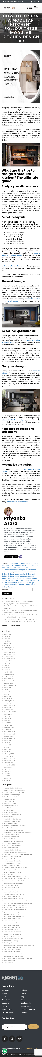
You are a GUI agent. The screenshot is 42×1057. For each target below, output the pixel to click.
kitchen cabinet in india (12, 923)
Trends (4, 1006)
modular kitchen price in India (14, 890)
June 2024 (7, 692)
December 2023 (9, 705)
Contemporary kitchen (12, 870)
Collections (6, 1000)
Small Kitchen (8, 808)
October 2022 (8, 736)
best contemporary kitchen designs (15, 568)
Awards (4, 993)
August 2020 (8, 778)
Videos (23, 993)
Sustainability (7, 1009)
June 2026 (7, 639)
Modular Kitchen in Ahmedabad (15, 852)
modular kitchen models (12, 932)
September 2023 (10, 712)
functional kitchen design (12, 872)
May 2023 (7, 721)
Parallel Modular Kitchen (12, 819)
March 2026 (8, 645)
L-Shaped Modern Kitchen (13, 863)
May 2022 (7, 747)
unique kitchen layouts (11, 859)
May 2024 (7, 694)
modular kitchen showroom (13, 841)
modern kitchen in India (12, 936)
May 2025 (7, 668)
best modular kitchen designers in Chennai (19, 903)
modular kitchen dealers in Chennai (16, 879)
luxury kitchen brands (11, 892)
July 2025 (7, 663)
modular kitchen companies (14, 916)
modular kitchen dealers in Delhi (15, 881)
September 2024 (10, 685)
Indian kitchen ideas (11, 885)
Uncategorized (14, 563)
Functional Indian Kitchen (12, 821)
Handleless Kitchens (11, 848)
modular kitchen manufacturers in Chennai (19, 945)
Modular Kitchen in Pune (12, 837)
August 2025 (8, 661)
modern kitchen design (12, 795)
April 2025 (7, 670)
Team (4, 997)
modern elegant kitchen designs (15, 907)
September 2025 (10, 659)
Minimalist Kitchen (10, 803)
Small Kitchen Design (11, 806)
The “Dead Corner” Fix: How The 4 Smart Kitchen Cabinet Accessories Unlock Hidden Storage (20, 620)
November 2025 (9, 654)
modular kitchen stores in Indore (15, 876)
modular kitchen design (29, 563)
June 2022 (7, 745)
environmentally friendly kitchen (15, 826)
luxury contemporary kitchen (14, 792)
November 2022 (9, 734)
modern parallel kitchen (22, 574)
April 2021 (7, 776)
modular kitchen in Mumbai (13, 899)
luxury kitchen (8, 963)
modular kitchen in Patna (12, 896)
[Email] (20, 556)
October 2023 (8, 710)
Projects (24, 990)
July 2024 (7, 690)
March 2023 (8, 725)
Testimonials (26, 1003)
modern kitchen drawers (12, 857)
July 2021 (7, 769)
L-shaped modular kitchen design (15, 868)
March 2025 (8, 672)
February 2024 (9, 701)
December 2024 (9, 679)
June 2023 (7, 718)
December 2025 (9, 652)
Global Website (31, 1048)
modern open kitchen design (24, 576)
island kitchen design (26, 583)
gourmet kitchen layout (12, 865)
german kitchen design (12, 912)
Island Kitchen (8, 874)
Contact (24, 1013)
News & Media (26, 1006)
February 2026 (9, 648)
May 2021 (7, 774)
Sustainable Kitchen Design (13, 830)
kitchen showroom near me (13, 938)
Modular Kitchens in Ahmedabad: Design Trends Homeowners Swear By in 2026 (20, 611)
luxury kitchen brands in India (14, 894)
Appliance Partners (28, 1009)
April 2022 (7, 749)
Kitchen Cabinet (9, 839)
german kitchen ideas (11, 914)
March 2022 (8, 752)
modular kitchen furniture (12, 947)
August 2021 (8, 767)
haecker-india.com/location (17, 502)
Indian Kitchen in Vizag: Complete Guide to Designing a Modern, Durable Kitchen (18, 602)
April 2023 (7, 723)
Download (24, 1000)
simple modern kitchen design (13, 578)
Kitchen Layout (9, 801)
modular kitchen (8, 565)
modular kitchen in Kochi (12, 952)
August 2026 (8, 634)
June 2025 (7, 665)
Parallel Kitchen (9, 817)
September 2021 (9, 765)
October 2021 (8, 763)
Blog (22, 997)
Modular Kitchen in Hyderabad (14, 845)
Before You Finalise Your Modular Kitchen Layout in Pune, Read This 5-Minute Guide (21, 616)
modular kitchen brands (11, 567)
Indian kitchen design (11, 941)
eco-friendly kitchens (11, 828)
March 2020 (8, 780)
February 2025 (9, 674)
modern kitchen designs (12, 934)
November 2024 (9, 681)
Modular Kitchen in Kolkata (13, 788)
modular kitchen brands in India (26, 565)
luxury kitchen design (11, 930)
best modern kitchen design (24, 580)
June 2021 (7, 772)
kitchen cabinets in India (12, 950)
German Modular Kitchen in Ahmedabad (18, 832)
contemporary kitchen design (13, 585)
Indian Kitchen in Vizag (11, 834)
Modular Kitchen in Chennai (13, 850)
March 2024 (8, 699)
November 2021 (9, 760)
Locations (5, 1003)
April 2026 (7, 643)
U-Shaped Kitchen (10, 812)
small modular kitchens (12, 843)
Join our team (7, 1013)
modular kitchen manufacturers (15, 910)
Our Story (5, 990)
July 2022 (7, 743)
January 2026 (8, 650)
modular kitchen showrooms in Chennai (18, 958)
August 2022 (8, 741)
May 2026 (7, 641)
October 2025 (8, 656)
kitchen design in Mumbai (13, 861)
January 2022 (8, 756)
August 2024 (8, 687)
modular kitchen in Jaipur (12, 925)
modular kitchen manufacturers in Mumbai (18, 901)
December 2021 (9, 758)
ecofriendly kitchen (10, 823)
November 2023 (9, 707)
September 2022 (10, 738)
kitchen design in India (11, 888)
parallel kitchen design (12, 927)
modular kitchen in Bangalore (14, 883)
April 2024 (7, 696)
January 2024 (8, 703)
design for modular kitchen (13, 956)
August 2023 (8, 714)
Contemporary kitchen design (14, 790)
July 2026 (7, 637)
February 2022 (9, 754)
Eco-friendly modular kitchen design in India (19, 854)
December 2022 (9, 732)
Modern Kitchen (9, 799)
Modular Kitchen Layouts (12, 815)
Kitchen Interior (9, 810)
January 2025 (8, 676)
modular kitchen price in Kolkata (15, 954)
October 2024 (9, 683)
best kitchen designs (22, 572)
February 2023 (9, 727)
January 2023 (8, 730)
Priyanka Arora (15, 521)
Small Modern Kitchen (11, 797)
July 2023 (7, 716)
